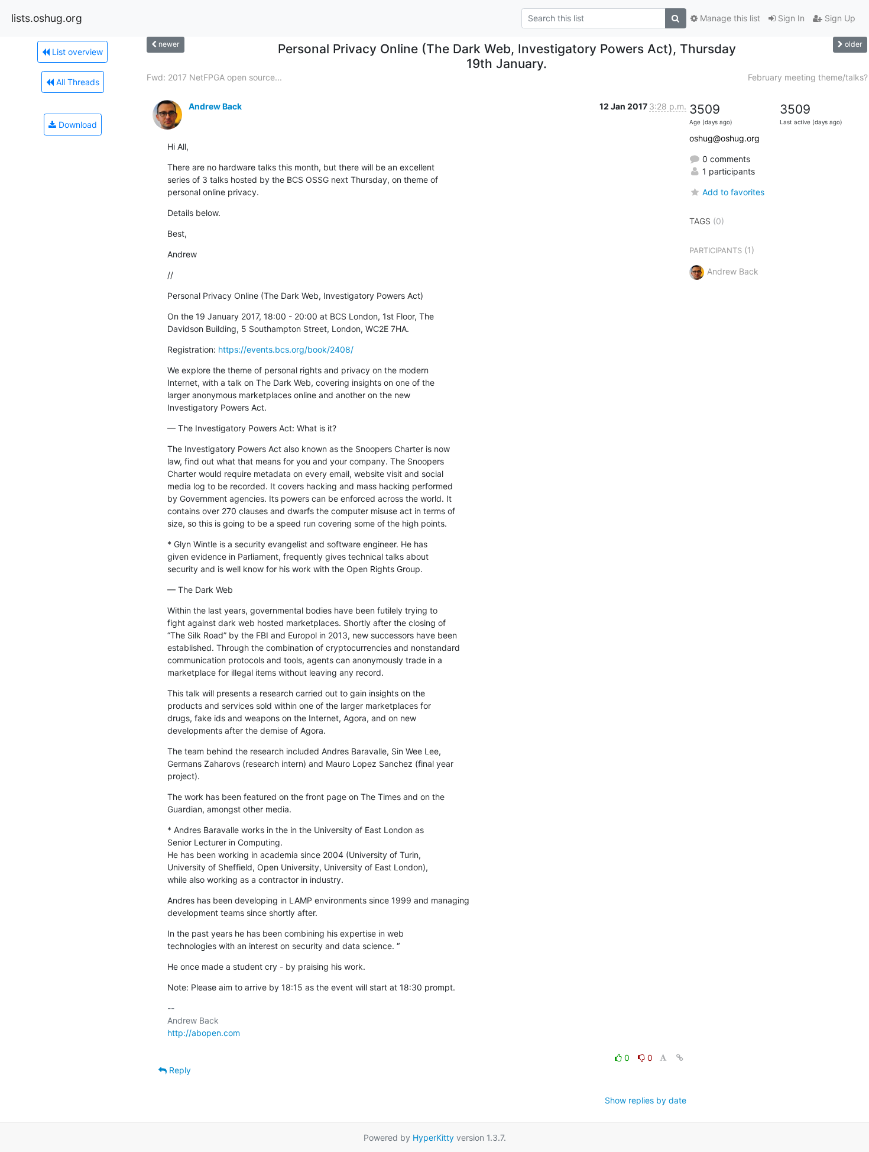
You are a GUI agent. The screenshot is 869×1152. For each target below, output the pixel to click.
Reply (179, 1070)
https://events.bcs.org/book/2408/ (286, 349)
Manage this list (729, 18)
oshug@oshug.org (724, 138)
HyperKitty (433, 1137)
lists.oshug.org (46, 18)
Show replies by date (645, 1100)
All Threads (76, 82)
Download (76, 125)
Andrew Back (215, 106)
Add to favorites (733, 192)
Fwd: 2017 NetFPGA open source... (214, 77)
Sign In (790, 18)
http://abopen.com (203, 1033)
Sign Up (838, 18)
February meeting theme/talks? (808, 77)
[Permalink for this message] (679, 1057)
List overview (76, 52)
